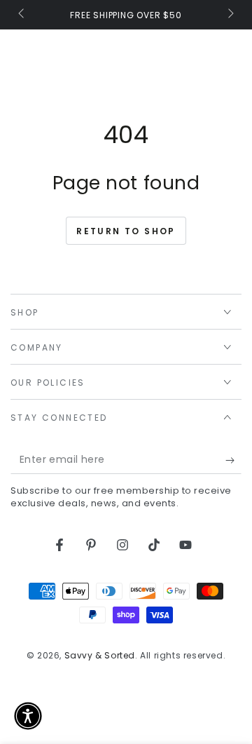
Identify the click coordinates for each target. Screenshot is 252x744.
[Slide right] (229, 14)
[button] (28, 716)
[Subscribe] (233, 460)
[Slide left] (22, 14)
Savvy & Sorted (99, 655)
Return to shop (126, 231)
